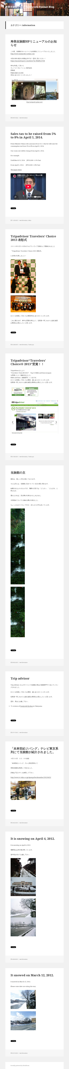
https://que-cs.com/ (17, 73)
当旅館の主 (18, 472)
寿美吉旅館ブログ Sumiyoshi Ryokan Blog (29, 6)
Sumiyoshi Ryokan (26, 706)
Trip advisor (20, 678)
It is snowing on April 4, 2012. (33, 839)
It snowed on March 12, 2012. (32, 975)
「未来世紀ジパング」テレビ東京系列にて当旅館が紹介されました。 (34, 750)
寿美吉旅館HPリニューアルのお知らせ (34, 43)
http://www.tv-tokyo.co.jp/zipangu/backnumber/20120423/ (31, 777)
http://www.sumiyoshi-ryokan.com (23, 54)
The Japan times (16, 170)
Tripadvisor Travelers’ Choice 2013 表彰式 (33, 238)
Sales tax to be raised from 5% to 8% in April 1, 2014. (33, 135)
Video (29, 220)
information (24, 118)
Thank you (31, 344)
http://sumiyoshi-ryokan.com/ (34, 102)
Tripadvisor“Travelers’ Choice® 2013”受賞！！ (28, 362)
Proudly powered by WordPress (20, 1065)
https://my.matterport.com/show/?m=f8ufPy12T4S (28, 61)
